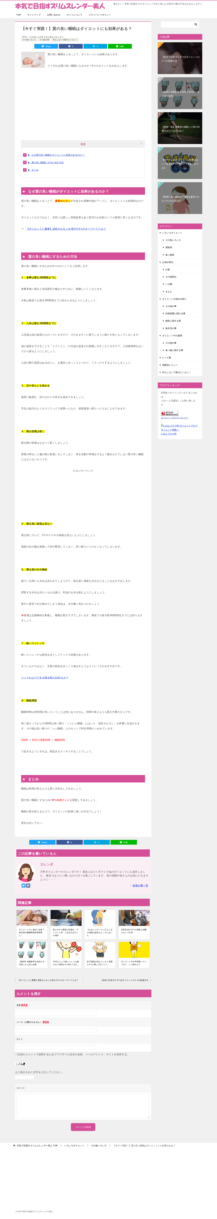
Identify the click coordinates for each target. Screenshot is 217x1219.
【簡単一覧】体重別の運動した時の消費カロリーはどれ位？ (181, 129)
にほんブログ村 (168, 434)
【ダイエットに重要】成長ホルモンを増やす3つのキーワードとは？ (66, 228)
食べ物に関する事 (174, 350)
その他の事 (44, 40)
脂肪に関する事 (173, 321)
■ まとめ (33, 170)
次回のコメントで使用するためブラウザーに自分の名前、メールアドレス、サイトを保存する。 (73, 1054)
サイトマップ (34, 15)
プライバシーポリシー (100, 15)
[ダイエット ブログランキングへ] (169, 413)
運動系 (168, 247)
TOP (18, 15)
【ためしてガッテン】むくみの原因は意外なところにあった (99, 933)
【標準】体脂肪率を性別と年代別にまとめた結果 (31, 963)
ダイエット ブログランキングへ (174, 418)
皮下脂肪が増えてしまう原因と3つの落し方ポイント (99, 963)
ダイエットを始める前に (174, 299)
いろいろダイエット (172, 232)
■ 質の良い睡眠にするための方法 (46, 162)
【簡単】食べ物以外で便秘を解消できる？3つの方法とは (181, 199)
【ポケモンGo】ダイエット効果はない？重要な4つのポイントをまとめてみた (180, 163)
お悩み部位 (167, 262)
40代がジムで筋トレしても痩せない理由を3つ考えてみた (66, 963)
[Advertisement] (83, 108)
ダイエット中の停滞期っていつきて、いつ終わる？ (134, 963)
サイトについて (74, 15)
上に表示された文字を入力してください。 (39, 1072)
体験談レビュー (170, 365)
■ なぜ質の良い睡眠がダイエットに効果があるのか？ (57, 155)
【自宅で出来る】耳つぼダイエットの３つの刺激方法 (124, 980)
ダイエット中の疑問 (172, 335)
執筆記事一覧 (140, 885)
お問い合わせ (53, 15)
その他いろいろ (29, 40)
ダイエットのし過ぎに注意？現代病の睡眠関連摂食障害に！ (31, 933)
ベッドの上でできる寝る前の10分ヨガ (43, 677)
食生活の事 (170, 328)
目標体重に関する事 (175, 313)
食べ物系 (169, 255)
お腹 (167, 269)
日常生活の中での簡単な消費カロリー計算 (134, 931)
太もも (168, 291)
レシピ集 (166, 357)
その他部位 (170, 276)
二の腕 (168, 284)
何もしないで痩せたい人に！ (65, 40)
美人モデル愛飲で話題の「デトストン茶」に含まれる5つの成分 (65, 933)
